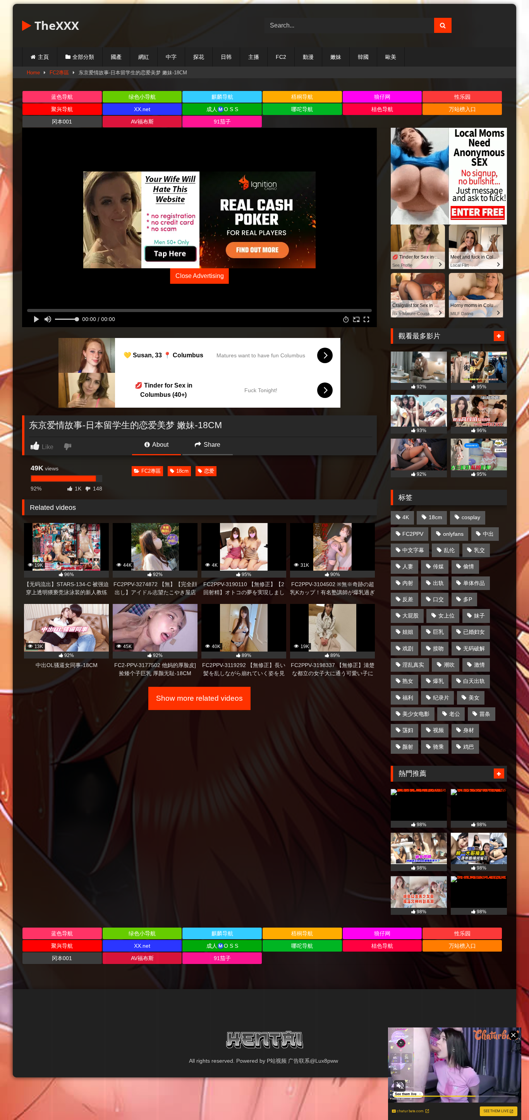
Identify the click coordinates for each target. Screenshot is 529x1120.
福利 (407, 698)
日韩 (226, 57)
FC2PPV (412, 534)
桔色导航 (382, 109)
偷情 (468, 566)
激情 (479, 665)
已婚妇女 (474, 632)
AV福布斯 (142, 121)
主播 (253, 57)
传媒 (438, 566)
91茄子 (222, 121)
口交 (438, 599)
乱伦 (449, 550)
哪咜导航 (302, 109)
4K (405, 517)
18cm (182, 471)
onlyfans (453, 534)
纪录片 (441, 698)
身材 (468, 730)
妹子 (479, 615)
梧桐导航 (302, 97)
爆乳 (438, 681)
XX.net (142, 109)
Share (211, 444)
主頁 (43, 57)
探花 (198, 57)
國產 (116, 57)
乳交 (479, 550)
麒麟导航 (222, 97)
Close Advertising (199, 276)
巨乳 (438, 632)
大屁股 (410, 615)
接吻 (438, 648)
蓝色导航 (62, 97)
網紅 (143, 57)
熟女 (407, 681)
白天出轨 (474, 681)
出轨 (438, 583)
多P (467, 599)
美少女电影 (415, 714)
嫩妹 (335, 57)
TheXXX (55, 25)
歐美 (390, 57)
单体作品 (474, 583)
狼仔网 (382, 97)
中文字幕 (413, 550)
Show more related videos (199, 698)
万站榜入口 (462, 109)
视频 (438, 730)
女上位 (446, 615)
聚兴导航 (62, 109)
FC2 (281, 57)
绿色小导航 (142, 97)
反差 (407, 599)
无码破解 (474, 648)
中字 (171, 57)
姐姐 (407, 632)
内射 (407, 583)
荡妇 (407, 730)
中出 (488, 534)
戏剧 (407, 648)
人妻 (407, 566)
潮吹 (449, 665)
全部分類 (83, 57)
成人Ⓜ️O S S (222, 109)
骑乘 (438, 747)
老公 (454, 714)
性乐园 (462, 97)
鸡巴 (468, 747)
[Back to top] (505, 1097)
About (159, 444)
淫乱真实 (413, 665)
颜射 (407, 747)
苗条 (484, 714)
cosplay (471, 517)
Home (33, 72)
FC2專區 (59, 72)
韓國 (363, 57)
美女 (474, 698)
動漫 (308, 57)
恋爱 (209, 471)
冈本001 (62, 121)
